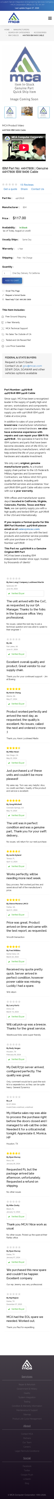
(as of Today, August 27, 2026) (17, 231)
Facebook (27, 1466)
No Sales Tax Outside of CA (18, 334)
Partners (27, 1438)
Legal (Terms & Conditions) (27, 1451)
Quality (27, 1393)
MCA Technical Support (17, 328)
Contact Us (37, 189)
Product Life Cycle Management (27, 1419)
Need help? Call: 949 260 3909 (18, 299)
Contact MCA (27, 1434)
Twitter (27, 1470)
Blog (27, 1483)
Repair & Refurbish (27, 1384)
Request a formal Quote (15, 295)
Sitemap (27, 1414)
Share (24, 189)
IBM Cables (13, 35)
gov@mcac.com (32, 365)
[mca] (27, 1365)
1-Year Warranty (12, 322)
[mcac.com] (13, 17)
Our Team (27, 1442)
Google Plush (27, 1475)
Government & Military (27, 1389)
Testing (27, 1402)
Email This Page (13, 290)
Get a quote (10, 189)
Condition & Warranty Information (27, 1406)
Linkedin (27, 1479)
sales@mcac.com (29, 529)
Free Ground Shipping (15, 316)
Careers (27, 1447)
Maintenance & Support (27, 1410)
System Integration (27, 1397)
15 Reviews (27, 184)
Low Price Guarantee (15, 346)
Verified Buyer (17, 593)
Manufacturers (21, 29)
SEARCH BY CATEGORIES (19, 32)
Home (7, 29)
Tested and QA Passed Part (18, 340)
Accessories (40, 32)
